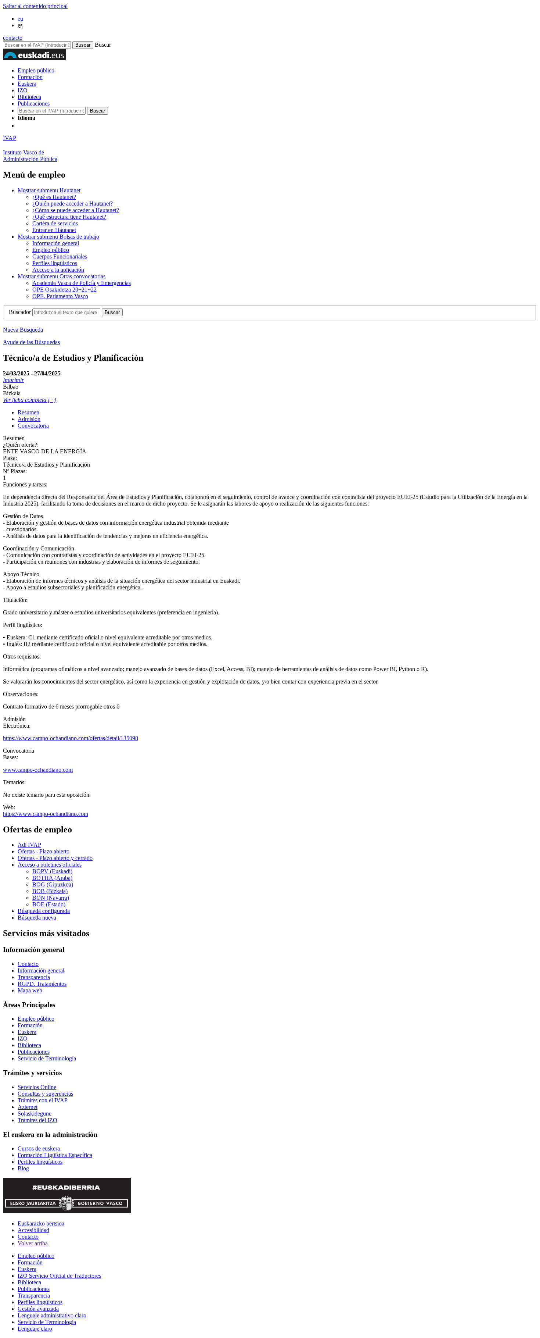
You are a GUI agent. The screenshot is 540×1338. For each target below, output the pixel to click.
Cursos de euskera (39, 1148)
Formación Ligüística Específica (55, 1155)
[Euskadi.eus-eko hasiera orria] (45, 125)
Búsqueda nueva (37, 917)
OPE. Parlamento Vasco (60, 296)
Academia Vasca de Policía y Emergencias (81, 283)
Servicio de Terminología (47, 1058)
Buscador (20, 312)
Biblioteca (29, 97)
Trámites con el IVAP (43, 1100)
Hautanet (49, 190)
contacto (12, 38)
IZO (23, 90)
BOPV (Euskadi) (52, 871)
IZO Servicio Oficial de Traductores (59, 1276)
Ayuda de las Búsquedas (31, 342)
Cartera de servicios (55, 223)
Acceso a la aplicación (58, 270)
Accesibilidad (33, 1230)
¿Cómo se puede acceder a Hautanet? (75, 210)
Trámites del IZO (37, 1120)
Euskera (27, 84)
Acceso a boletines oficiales (50, 864)
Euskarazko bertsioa (41, 1223)
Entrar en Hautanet (54, 230)
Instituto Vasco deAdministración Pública (30, 155)
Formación (30, 77)
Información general (55, 243)
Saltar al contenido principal (35, 6)
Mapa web (30, 990)
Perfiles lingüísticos (54, 263)
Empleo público (36, 70)
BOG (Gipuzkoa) (52, 884)
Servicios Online (37, 1087)
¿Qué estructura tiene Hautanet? (69, 217)
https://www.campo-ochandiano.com (45, 814)
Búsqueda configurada (44, 911)
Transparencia (34, 977)
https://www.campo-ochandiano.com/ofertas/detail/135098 (70, 738)
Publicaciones (34, 103)
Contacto (28, 964)
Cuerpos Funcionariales (59, 256)
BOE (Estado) (48, 904)
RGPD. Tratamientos (42, 984)
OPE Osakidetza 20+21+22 (64, 289)
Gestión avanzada (38, 1309)
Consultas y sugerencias (45, 1094)
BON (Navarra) (50, 898)
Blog (23, 1168)
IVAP (9, 138)
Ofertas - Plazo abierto (43, 851)
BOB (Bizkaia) (50, 891)
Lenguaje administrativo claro (52, 1315)
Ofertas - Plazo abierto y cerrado (55, 858)
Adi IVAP (29, 845)
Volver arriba (33, 1243)
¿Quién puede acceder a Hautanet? (72, 203)
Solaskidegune (34, 1113)
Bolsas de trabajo (58, 236)
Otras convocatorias (61, 276)
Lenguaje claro (35, 1328)
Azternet (27, 1107)
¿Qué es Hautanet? (54, 197)
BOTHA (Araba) (52, 878)
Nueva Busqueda (23, 330)
